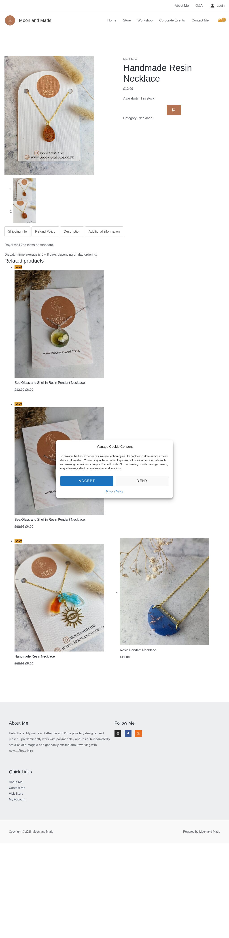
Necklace (130, 59)
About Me (182, 5)
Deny (142, 481)
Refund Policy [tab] (45, 231)
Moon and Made (35, 20)
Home (111, 20)
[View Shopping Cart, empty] (220, 20)
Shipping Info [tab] (17, 231)
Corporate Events (172, 20)
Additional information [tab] (104, 231)
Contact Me (200, 20)
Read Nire (26, 750)
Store (127, 20)
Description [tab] (72, 231)
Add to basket (174, 110)
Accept (87, 481)
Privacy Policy (114, 491)
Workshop (145, 20)
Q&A (199, 5)
